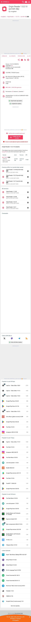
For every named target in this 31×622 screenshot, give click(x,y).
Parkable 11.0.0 (10, 591)
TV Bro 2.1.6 (9, 539)
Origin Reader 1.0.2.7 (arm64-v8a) (14, 181)
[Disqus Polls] (15, 234)
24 (12, 91)
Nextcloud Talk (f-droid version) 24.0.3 (15, 585)
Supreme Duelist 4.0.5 (11, 519)
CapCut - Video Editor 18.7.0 (13, 411)
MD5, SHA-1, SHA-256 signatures (13, 87)
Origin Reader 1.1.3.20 (11, 191)
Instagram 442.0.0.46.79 (12, 452)
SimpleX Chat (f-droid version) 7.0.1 (15, 601)
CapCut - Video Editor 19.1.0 (13, 390)
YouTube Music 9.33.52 (12, 457)
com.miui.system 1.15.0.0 (12, 462)
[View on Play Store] (22, 60)
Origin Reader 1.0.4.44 (11, 196)
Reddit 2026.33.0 (10, 468)
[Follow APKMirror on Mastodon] (12, 339)
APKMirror (6, 2)
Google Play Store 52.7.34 (12, 406)
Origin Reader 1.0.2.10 (11, 202)
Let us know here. (19, 613)
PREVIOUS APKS (21, 56)
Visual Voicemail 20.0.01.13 (13, 580)
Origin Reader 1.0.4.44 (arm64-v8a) (14, 169)
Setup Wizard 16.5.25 (11, 565)
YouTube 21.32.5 (10, 427)
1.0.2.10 (17, 16)
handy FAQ (4, 151)
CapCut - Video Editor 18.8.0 (13, 385)
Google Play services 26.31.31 (13, 473)
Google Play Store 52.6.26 (12, 422)
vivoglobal (13, 11)
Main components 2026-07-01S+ (14, 524)
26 (12, 65)
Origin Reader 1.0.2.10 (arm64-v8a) (14, 175)
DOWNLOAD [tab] (4, 56)
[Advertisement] (15, 36)
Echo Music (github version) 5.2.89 (14, 416)
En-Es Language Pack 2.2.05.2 (13, 570)
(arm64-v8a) (24, 16)
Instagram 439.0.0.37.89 (12, 432)
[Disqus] (15, 273)
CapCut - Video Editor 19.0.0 (13, 396)
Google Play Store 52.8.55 (12, 488)
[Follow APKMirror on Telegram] (19, 339)
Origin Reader (10, 16)
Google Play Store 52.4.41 (12, 401)
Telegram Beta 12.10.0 (11, 545)
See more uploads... (15, 605)
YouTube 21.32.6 (10, 478)
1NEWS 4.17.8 (9, 596)
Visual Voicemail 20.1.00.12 (13, 575)
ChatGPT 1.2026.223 (11, 483)
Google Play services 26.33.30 (13, 529)
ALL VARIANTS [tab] (12, 56)
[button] (19, 60)
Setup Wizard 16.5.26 (11, 559)
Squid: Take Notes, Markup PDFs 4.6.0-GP (16, 554)
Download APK (17, 137)
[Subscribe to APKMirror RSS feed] (26, 339)
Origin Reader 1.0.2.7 (11, 207)
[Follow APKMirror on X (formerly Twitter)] (4, 339)
